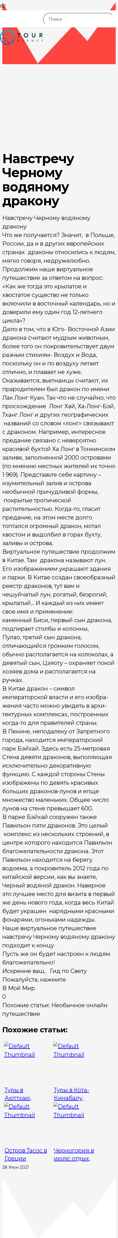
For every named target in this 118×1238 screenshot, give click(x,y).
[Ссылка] (21, 57)
